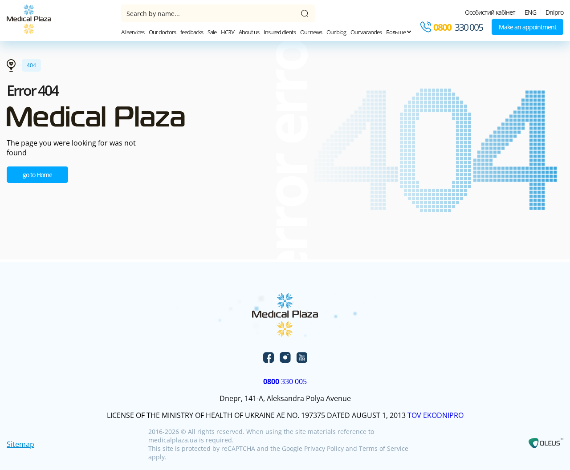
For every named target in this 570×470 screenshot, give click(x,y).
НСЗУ (227, 32)
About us (249, 32)
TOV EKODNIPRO (435, 415)
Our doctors (162, 32)
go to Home (37, 174)
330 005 (458, 27)
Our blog (336, 32)
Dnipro (554, 12)
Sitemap (20, 444)
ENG (530, 12)
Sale (212, 32)
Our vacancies (366, 32)
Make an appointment (527, 27)
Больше (396, 32)
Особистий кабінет (490, 12)
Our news (311, 32)
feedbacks (191, 32)
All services (132, 32)
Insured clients (280, 32)
